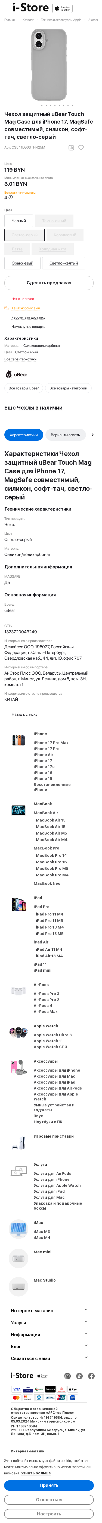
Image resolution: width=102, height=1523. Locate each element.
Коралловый (65, 234)
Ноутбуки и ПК (48, 1122)
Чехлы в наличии (40, 407)
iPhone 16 (43, 772)
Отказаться (49, 1499)
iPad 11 (40, 964)
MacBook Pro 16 (51, 862)
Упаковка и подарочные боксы (58, 1205)
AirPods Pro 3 (46, 994)
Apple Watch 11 (48, 1041)
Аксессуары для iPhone (57, 1070)
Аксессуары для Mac (54, 1076)
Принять (49, 1485)
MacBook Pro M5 (52, 868)
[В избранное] (81, 147)
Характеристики (24, 435)
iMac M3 (42, 1231)
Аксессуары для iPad (54, 1082)
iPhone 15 (43, 778)
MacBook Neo (47, 883)
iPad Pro (42, 907)
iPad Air (41, 942)
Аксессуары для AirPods (58, 1088)
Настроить (49, 1513)
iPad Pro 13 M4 (50, 927)
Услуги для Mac (49, 1197)
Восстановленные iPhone (52, 787)
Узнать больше (36, 1473)
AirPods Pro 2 (46, 999)
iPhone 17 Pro (47, 749)
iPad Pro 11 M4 (49, 914)
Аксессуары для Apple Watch (56, 1096)
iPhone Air (43, 755)
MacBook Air (46, 813)
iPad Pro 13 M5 (50, 934)
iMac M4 (42, 1237)
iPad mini (42, 970)
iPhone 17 (43, 761)
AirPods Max (46, 1011)
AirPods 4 (43, 1005)
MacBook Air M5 (51, 833)
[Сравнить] (71, 147)
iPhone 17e (44, 766)
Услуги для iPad (49, 1191)
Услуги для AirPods (52, 1173)
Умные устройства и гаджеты (54, 1107)
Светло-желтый (64, 263)
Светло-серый (25, 234)
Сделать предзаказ (49, 282)
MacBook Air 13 (51, 820)
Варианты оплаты (66, 435)
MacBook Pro (46, 848)
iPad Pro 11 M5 (49, 920)
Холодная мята (52, 249)
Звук (38, 1116)
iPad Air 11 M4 (49, 949)
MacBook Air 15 (51, 827)
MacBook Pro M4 (52, 875)
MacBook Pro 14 (51, 855)
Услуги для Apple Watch (57, 1185)
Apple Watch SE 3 (50, 1047)
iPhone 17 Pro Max (51, 743)
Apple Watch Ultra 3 (53, 1035)
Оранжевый (22, 263)
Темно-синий (54, 220)
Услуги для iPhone (52, 1179)
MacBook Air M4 (51, 840)
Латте (17, 249)
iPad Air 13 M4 (49, 956)
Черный (19, 220)
